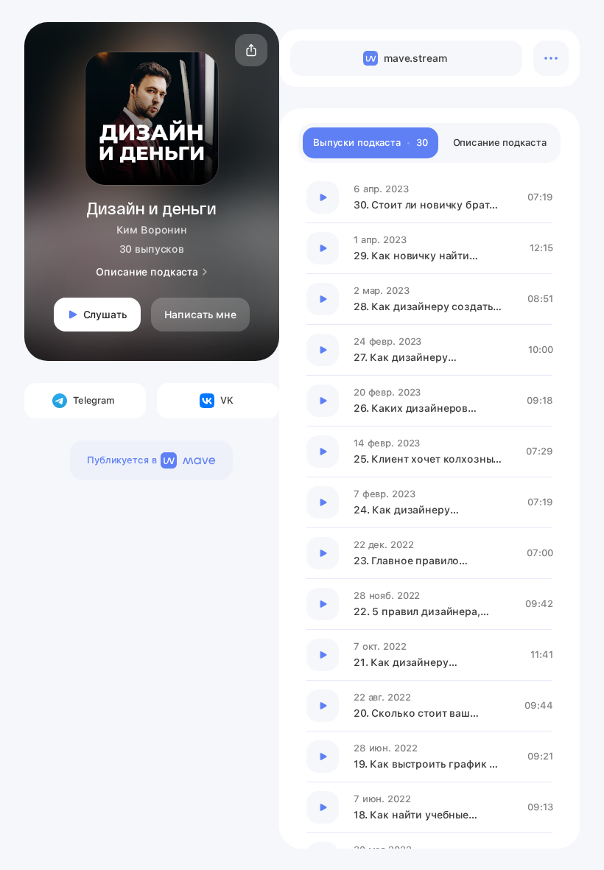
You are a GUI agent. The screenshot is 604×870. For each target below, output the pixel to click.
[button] (251, 50)
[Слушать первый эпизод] (322, 197)
